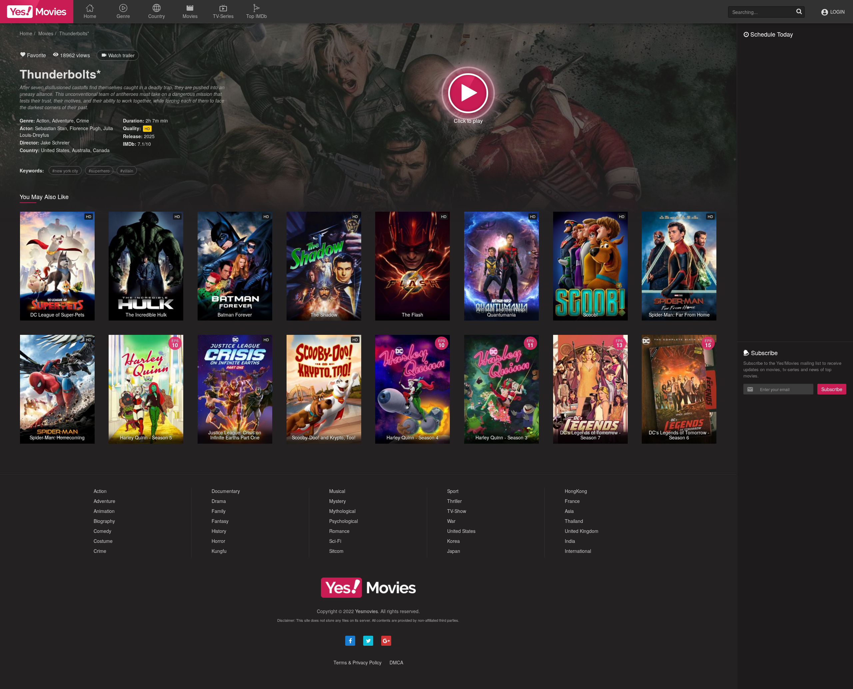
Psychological (343, 521)
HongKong (576, 491)
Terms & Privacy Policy (358, 662)
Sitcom (336, 551)
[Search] (799, 12)
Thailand (574, 521)
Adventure (63, 120)
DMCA (396, 662)
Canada (101, 150)
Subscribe (831, 389)
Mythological (342, 511)
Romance (339, 531)
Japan (453, 551)
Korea (453, 541)
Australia (81, 150)
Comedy (102, 531)
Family (219, 511)
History (219, 531)
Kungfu (219, 551)
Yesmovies (366, 611)
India (570, 541)
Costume (103, 541)
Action (42, 120)
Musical (337, 491)
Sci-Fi (335, 541)
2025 (149, 136)
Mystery (337, 501)
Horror (218, 541)
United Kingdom (581, 531)
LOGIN (837, 11)
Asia (569, 511)
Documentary (226, 491)
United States (55, 150)
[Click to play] (468, 93)
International (578, 551)
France (572, 501)
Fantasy (220, 521)
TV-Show (456, 511)
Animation (104, 511)
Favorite (36, 55)
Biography (104, 521)
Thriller (454, 501)
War (451, 521)
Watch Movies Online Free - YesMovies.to (37, 11)
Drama (219, 501)
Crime (82, 120)
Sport (452, 491)
